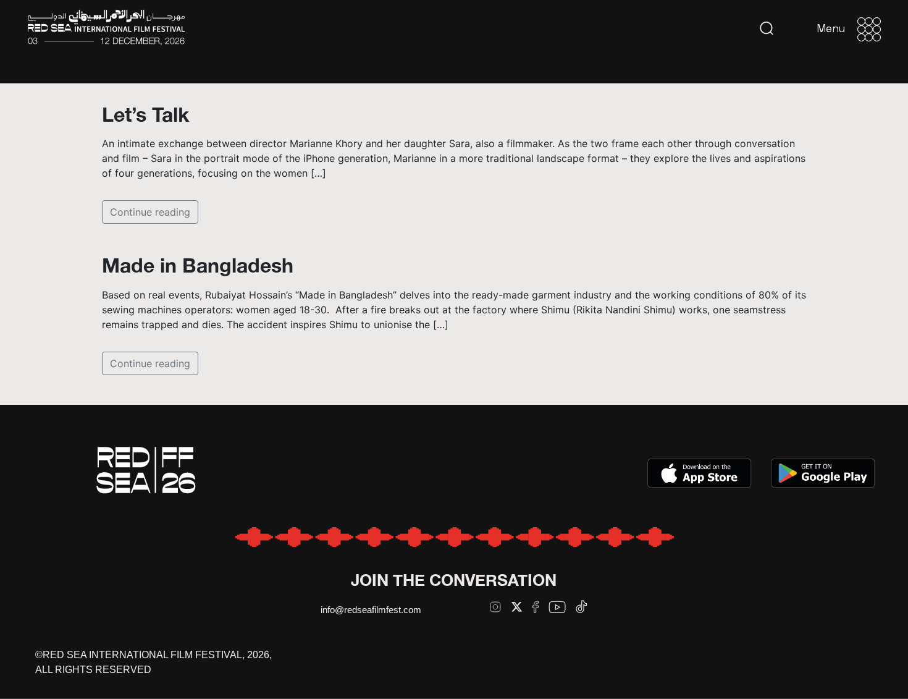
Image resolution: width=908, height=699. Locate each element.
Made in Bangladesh (197, 265)
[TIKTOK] (581, 606)
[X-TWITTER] (517, 606)
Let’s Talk (145, 114)
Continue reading (150, 212)
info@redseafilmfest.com (371, 609)
